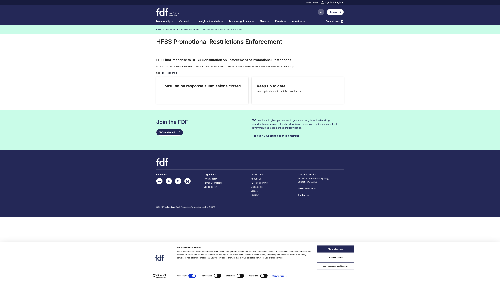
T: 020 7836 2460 (307, 188)
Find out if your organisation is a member (275, 135)
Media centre (311, 2)
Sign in (328, 2)
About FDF (256, 178)
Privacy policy (210, 178)
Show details (278, 276)
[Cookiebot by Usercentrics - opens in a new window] (159, 276)
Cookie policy (210, 187)
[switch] (217, 276)
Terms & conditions (213, 182)
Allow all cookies (335, 249)
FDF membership (259, 182)
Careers (254, 191)
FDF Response (169, 72)
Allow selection (336, 257)
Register (339, 2)
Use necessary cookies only (335, 266)
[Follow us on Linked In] (159, 181)
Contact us (303, 195)
